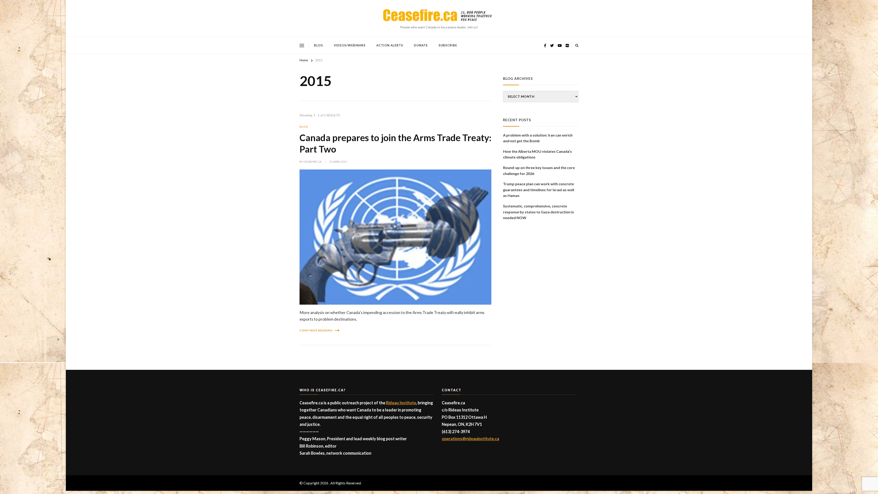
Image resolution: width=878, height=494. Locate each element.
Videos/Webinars (350, 45)
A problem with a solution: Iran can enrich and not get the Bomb (538, 138)
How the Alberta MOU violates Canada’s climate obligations (537, 154)
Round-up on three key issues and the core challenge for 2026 (539, 170)
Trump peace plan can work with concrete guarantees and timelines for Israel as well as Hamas (538, 190)
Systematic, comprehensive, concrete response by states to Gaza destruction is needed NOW (538, 212)
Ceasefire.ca (312, 161)
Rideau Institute (401, 402)
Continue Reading (316, 330)
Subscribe (448, 45)
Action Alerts (389, 45)
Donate (421, 45)
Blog (318, 45)
